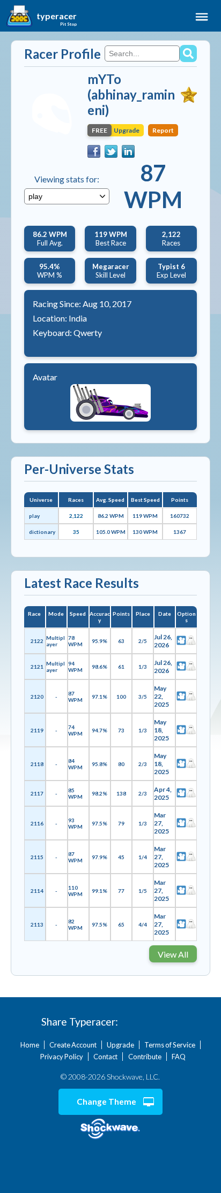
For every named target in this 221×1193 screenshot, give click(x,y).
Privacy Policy (61, 1056)
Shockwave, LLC (110, 1129)
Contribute (144, 1056)
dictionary (42, 532)
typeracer (56, 16)
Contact (105, 1056)
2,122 (76, 516)
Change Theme (106, 1101)
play (34, 516)
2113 (37, 924)
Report (163, 130)
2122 (37, 641)
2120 (37, 696)
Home (29, 1045)
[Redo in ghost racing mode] (191, 641)
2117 (37, 793)
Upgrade (120, 1045)
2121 (37, 666)
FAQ (179, 1056)
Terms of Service (169, 1045)
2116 (37, 823)
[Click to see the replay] (181, 641)
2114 (37, 891)
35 (76, 532)
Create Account (73, 1045)
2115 (37, 857)
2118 (37, 764)
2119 (37, 730)
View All (173, 954)
